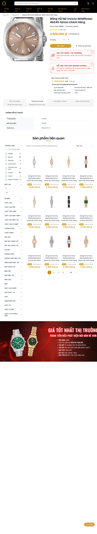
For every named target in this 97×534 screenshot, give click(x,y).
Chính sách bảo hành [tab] (82, 101)
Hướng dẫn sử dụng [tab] (59, 101)
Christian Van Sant (14, 168)
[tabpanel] (48, 121)
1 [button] (49, 272)
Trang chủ (5, 15)
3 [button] (58, 272)
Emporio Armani (14, 179)
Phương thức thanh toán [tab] (37, 104)
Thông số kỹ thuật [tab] (37, 101)
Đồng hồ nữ (15, 15)
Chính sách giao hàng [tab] (14, 104)
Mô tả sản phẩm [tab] (14, 101)
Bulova (14, 157)
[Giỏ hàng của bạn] (88, 3)
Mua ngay (60, 46)
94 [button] (71, 272)
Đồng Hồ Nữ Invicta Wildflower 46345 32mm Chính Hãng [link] (39, 15)
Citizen (14, 172)
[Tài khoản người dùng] (93, 3)
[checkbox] (6, 154)
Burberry (14, 160)
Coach (14, 176)
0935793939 (59, 81)
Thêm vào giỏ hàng (84, 46)
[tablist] (48, 103)
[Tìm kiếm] (76, 3)
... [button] (67, 272)
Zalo (70, 81)
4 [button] (63, 272)
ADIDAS (14, 153)
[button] (25, 39)
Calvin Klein (14, 164)
